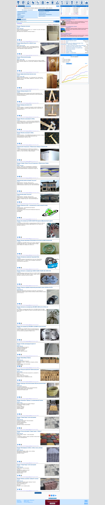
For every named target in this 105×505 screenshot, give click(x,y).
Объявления (21, 6)
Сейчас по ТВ (74, 39)
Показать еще (38, 492)
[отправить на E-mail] (19, 39)
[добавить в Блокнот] (17, 39)
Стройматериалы (42, 13)
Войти (58, 6)
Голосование (74, 55)
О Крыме (28, 6)
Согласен (52, 503)
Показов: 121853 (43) (29, 381)
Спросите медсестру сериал (68, 40)
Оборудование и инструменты (45, 14)
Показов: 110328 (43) (29, 415)
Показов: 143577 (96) (29, 55)
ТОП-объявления (74, 17)
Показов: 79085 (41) (29, 398)
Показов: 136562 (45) (29, 367)
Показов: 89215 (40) (29, 476)
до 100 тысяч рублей (66, 59)
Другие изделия (42, 15)
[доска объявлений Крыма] (17, 6)
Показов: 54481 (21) (29, 341)
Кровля (19, 14)
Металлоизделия (21, 15)
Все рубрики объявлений (27, 10)
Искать (57, 21)
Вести (64, 41)
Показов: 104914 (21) (29, 324)
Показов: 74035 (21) (29, 285)
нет (63, 58)
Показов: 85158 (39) (29, 490)
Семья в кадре (66, 50)
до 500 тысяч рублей (66, 60)
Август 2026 (74, 6)
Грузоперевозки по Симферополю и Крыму (69, 26)
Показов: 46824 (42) (29, 161)
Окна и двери (20, 17)
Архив (86, 63)
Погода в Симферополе (52, 498)
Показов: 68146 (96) (29, 41)
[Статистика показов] (21, 39)
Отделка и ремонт (21, 13)
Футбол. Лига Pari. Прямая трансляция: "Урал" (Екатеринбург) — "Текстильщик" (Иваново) (72, 44)
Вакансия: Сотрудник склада (66, 33)
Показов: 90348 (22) (29, 238)
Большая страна (66, 51)
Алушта (19, 19)
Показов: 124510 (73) (29, 144)
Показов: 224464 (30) (29, 192)
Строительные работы (22, 11)
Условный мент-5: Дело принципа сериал (71, 46)
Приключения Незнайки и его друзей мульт (71, 47)
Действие (24, 19)
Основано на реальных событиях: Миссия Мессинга (73, 45)
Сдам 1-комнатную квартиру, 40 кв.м (68, 19)
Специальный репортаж (68, 48)
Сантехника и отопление (44, 11)
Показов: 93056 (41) (29, 429)
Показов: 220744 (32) (29, 203)
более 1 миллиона (66, 61)
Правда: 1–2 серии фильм (68, 52)
